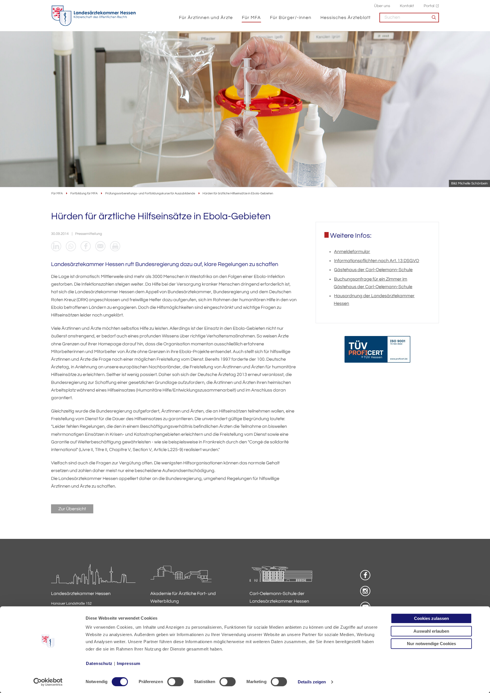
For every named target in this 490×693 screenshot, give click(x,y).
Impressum (128, 663)
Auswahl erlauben (431, 631)
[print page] (115, 246)
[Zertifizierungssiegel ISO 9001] (377, 350)
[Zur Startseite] (93, 16)
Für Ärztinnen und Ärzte (206, 17)
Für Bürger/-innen (290, 17)
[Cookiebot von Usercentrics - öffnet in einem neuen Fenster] (48, 682)
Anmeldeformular (352, 251)
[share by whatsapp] (70, 246)
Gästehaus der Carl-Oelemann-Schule (373, 269)
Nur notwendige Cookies (431, 643)
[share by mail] (100, 246)
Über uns (382, 6)
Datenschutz (99, 663)
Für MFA (251, 17)
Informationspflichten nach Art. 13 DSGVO (376, 260)
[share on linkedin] (56, 246)
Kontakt (407, 6)
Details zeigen (312, 681)
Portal (429, 6)
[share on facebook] (85, 246)
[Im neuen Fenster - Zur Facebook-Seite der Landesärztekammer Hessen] (365, 575)
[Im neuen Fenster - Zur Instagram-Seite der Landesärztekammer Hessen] (365, 591)
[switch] (175, 681)
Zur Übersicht (72, 509)
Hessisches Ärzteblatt (345, 17)
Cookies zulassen (431, 618)
